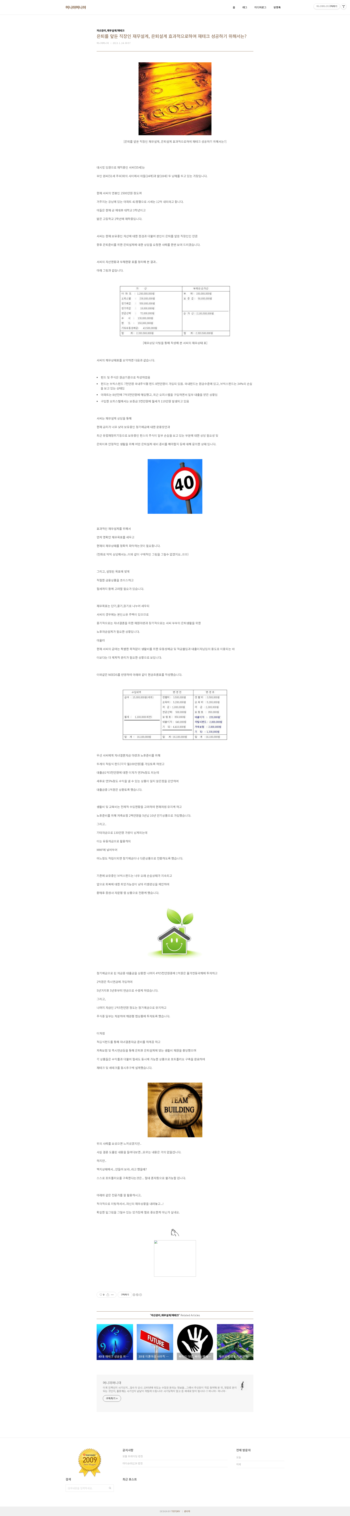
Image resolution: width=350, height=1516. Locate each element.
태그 (244, 7)
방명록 (277, 7)
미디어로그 (260, 7)
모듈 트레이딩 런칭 (132, 1456)
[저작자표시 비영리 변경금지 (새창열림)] (137, 1294)
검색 (110, 1488)
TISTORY (175, 1511)
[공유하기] (108, 1294)
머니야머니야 (76, 7)
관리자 (187, 1511)
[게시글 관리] (112, 1294)
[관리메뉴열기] (343, 6)
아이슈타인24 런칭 (132, 1463)
